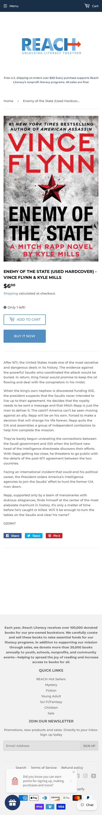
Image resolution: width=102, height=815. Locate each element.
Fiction (51, 690)
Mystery (51, 685)
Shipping (11, 293)
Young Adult (51, 696)
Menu (14, 6)
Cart (94, 6)
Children (51, 707)
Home (8, 101)
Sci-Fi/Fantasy (51, 702)
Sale (51, 713)
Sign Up (89, 746)
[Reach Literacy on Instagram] (85, 776)
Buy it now (24, 336)
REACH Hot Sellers (51, 679)
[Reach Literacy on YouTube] (93, 776)
